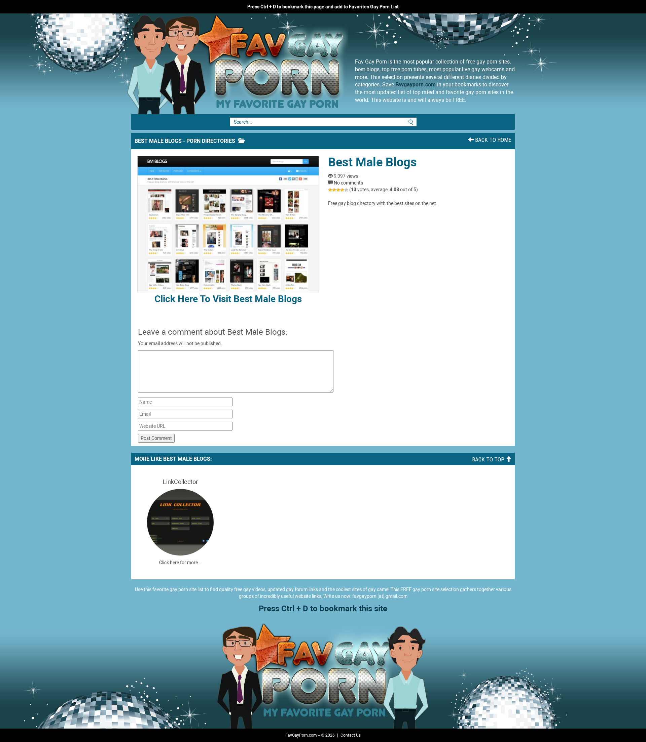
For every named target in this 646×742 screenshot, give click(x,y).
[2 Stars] (334, 190)
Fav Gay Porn (291, 63)
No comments (348, 183)
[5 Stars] (346, 190)
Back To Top (489, 459)
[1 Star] (330, 190)
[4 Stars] (342, 190)
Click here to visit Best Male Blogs (228, 298)
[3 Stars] (338, 190)
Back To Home (492, 139)
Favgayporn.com (415, 84)
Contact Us (350, 735)
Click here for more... (180, 562)
